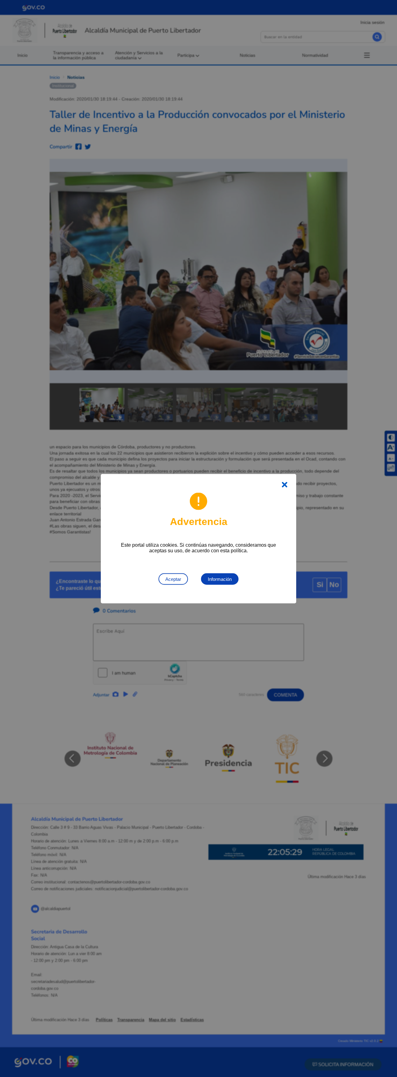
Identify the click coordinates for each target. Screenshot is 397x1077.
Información (220, 578)
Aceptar (173, 578)
